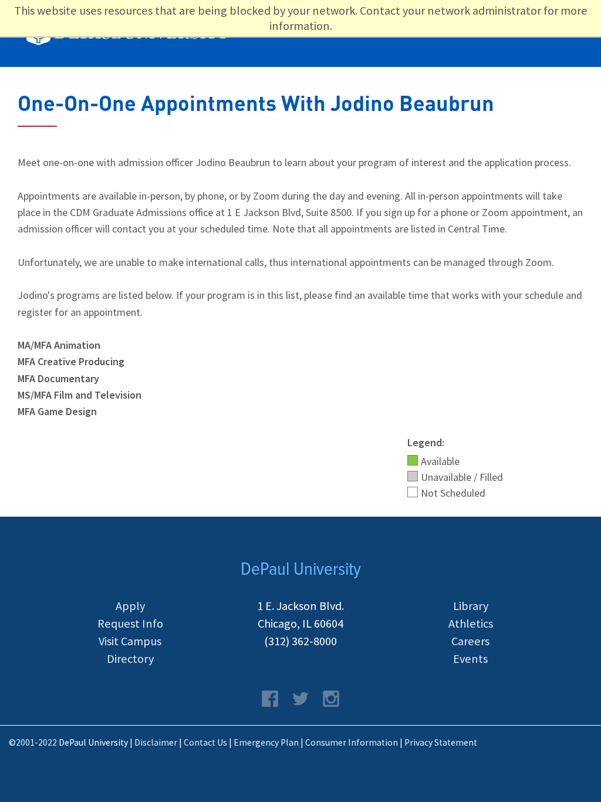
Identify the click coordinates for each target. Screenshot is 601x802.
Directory (130, 658)
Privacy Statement (440, 742)
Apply (130, 606)
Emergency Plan (266, 742)
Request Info (130, 623)
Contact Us (205, 742)
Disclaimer (155, 742)
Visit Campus (130, 641)
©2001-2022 (33, 742)
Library (470, 606)
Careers (470, 641)
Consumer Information (351, 742)
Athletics (470, 623)
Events (470, 658)
